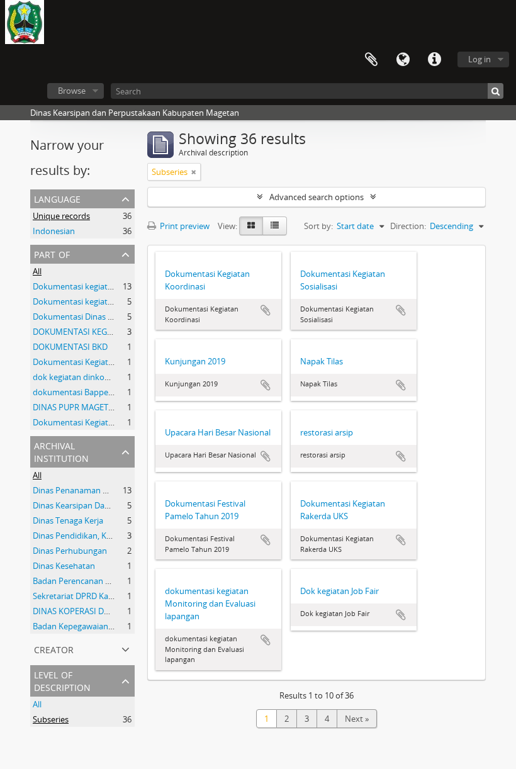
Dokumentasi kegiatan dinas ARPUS (99, 301)
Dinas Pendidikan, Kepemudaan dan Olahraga (118, 535)
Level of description (62, 680)
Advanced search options (316, 197)
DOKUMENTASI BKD (70, 346)
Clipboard (371, 60)
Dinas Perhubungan (70, 550)
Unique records (61, 216)
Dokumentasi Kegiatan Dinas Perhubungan (113, 362)
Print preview (184, 226)
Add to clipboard (265, 310)
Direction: (408, 226)
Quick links (434, 60)
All (37, 271)
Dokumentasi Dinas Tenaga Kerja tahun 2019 (116, 316)
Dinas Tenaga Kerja (68, 520)
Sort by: (318, 226)
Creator (54, 648)
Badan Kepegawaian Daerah (85, 626)
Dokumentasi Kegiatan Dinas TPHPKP (103, 422)
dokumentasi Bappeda (75, 392)
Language (402, 60)
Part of (52, 253)
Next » (357, 718)
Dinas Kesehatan (64, 565)
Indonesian (54, 231)
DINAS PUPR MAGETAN (76, 407)
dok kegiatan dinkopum (77, 377)
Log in (479, 59)
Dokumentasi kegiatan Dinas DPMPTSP (106, 286)
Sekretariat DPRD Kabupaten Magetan (104, 596)
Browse (72, 90)
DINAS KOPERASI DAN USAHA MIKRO (102, 611)
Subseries (51, 719)
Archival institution (61, 451)
